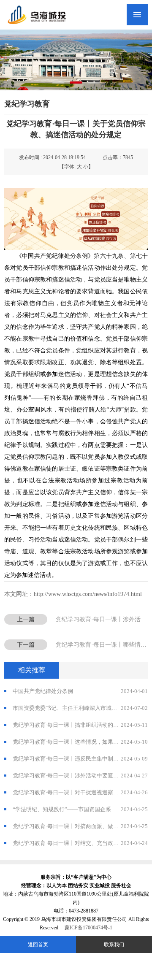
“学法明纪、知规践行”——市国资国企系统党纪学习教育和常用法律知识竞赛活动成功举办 (80, 809)
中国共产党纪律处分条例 (80, 691)
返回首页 (38, 945)
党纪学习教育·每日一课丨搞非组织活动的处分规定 (80, 725)
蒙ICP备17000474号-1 (88, 928)
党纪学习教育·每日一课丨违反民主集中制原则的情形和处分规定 (80, 758)
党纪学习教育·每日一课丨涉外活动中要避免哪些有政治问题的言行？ (80, 775)
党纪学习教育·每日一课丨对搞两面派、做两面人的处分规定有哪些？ (80, 826)
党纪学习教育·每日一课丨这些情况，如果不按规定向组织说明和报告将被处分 (80, 742)
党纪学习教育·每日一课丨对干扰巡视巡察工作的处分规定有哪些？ (80, 792)
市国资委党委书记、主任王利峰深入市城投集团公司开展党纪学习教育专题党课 (80, 708)
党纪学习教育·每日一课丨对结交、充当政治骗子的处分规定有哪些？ (80, 843)
